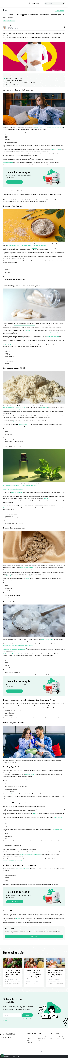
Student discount (42, 1038)
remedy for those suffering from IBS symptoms (13, 489)
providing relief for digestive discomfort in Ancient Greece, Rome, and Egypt (20, 485)
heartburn (46, 498)
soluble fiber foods (58, 817)
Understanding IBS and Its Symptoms (14, 78)
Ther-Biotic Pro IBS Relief (8, 344)
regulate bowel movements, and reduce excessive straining (32, 245)
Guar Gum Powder (23, 424)
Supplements (11, 20)
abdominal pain (20, 337)
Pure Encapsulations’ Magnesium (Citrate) (12, 653)
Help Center (29, 1038)
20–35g (34, 813)
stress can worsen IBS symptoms (23, 868)
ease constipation (44, 407)
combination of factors (56, 149)
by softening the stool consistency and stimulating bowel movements (18, 645)
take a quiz (15, 181)
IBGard (4, 507)
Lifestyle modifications (8, 162)
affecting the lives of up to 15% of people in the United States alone (48, 127)
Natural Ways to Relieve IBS (12, 84)
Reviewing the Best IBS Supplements (14, 80)
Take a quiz (34, 936)
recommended (9, 793)
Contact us (29, 1042)
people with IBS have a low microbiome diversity (24, 325)
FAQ (28, 1040)
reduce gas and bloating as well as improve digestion (30, 854)
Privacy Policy (59, 1036)
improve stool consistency (13, 245)
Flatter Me (27, 578)
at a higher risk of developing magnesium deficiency (14, 649)
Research (40, 1040)
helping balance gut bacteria (52, 336)
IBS (4, 20)
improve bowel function (15, 493)
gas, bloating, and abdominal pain (51, 507)
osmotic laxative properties (47, 639)
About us (52, 1036)
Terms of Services (60, 1038)
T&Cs (27, 1018)
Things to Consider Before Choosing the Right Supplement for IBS (20, 82)
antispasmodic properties (16, 492)
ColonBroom (34, 248)
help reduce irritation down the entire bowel (12, 860)
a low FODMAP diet (29, 774)
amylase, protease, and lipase (26, 567)
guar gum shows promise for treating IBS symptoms (14, 407)
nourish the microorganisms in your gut (50, 332)
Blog (51, 1038)
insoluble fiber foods (57, 829)
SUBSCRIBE (27, 1015)
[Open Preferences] (2, 1055)
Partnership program (43, 1036)
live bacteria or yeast (29, 330)
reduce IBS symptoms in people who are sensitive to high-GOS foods (18, 575)
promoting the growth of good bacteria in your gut (14, 421)
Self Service (30, 1036)
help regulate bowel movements (23, 409)
